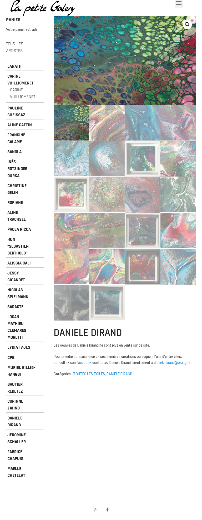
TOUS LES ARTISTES (14, 47)
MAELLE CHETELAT (16, 472)
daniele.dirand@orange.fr (173, 362)
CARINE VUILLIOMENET (20, 79)
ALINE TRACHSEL (16, 216)
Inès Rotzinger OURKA (17, 168)
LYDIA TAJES (18, 347)
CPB (10, 358)
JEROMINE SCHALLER (16, 438)
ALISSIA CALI (19, 263)
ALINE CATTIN (19, 125)
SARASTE (15, 307)
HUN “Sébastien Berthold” (18, 246)
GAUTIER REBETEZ (15, 388)
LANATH (14, 66)
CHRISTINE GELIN (17, 189)
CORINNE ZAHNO (15, 404)
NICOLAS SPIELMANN (17, 293)
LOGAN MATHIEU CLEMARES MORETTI (16, 327)
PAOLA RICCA (19, 229)
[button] (187, 24)
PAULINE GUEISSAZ (16, 111)
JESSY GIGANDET (16, 276)
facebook (84, 362)
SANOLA (14, 152)
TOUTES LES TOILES (89, 374)
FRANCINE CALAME (16, 138)
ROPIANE (15, 203)
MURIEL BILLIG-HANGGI (21, 371)
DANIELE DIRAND (119, 374)
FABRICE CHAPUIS (15, 455)
